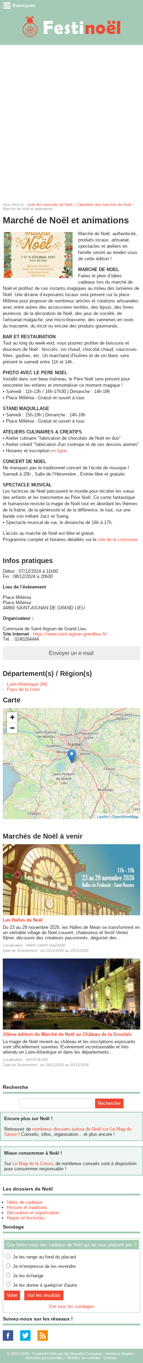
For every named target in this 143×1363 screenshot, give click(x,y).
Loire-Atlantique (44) (27, 684)
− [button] (12, 728)
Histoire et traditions (27, 1207)
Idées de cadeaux (25, 1202)
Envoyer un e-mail (71, 653)
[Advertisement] (71, 120)
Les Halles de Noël (23, 920)
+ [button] (12, 717)
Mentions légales (120, 1354)
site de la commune (117, 539)
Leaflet (103, 816)
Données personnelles (45, 1358)
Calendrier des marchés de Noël (103, 204)
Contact (110, 1358)
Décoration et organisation (33, 1212)
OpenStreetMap (125, 816)
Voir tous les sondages (71, 1306)
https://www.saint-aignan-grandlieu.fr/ (70, 634)
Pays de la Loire (23, 689)
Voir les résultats (44, 1295)
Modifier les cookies (83, 1358)
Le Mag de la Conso (32, 1163)
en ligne (59, 450)
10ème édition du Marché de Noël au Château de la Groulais (67, 1034)
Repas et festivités (26, 1217)
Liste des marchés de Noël (49, 204)
